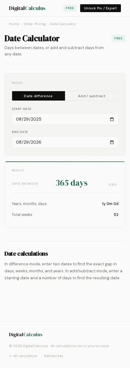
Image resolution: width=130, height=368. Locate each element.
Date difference (38, 96)
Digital (27, 8)
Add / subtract (91, 96)
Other (28, 24)
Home (14, 24)
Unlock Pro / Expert (100, 8)
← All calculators (23, 356)
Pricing (40, 24)
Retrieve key (53, 356)
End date (20, 132)
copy (113, 184)
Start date (21, 109)
